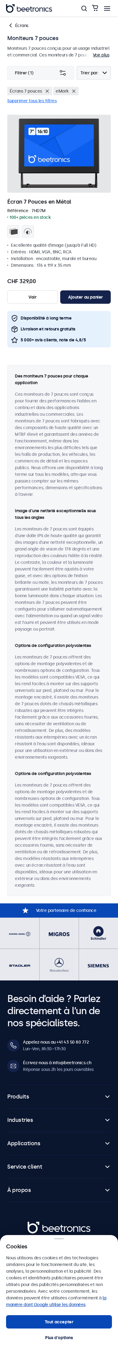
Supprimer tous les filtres (32, 101)
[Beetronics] (29, 8)
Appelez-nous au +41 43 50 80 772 (56, 1042)
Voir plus (101, 55)
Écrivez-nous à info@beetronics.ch (57, 1063)
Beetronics (38, 1225)
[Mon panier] (95, 8)
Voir (32, 297)
